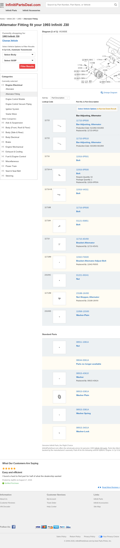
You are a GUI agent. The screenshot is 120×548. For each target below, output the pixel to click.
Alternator (10, 89)
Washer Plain (82, 395)
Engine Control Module (15, 99)
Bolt (78, 160)
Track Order (51, 503)
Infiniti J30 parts (101, 448)
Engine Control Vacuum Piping (18, 104)
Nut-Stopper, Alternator (87, 297)
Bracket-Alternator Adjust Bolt (91, 261)
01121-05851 (82, 221)
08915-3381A (82, 409)
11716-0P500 (82, 207)
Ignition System (12, 109)
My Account (51, 499)
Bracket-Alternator (85, 242)
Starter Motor (11, 114)
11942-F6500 (82, 257)
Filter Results (27, 66)
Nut (78, 279)
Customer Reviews (7, 503)
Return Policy (75, 537)
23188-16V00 (82, 293)
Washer (80, 377)
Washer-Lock (82, 431)
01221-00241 (82, 275)
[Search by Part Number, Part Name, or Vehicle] (115, 4)
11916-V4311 (82, 189)
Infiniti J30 (11, 19)
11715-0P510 (82, 138)
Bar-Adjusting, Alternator (88, 124)
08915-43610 (82, 373)
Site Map (97, 507)
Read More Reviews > (111, 487)
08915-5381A (82, 391)
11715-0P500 (82, 120)
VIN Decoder (5, 507)
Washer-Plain (82, 315)
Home (2, 19)
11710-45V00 (82, 239)
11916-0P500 (82, 169)
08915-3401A (82, 427)
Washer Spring (83, 413)
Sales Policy (61, 537)
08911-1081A (82, 342)
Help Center (51, 507)
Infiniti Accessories (31, 10)
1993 (19, 19)
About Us (3, 499)
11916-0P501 (82, 156)
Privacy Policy (89, 537)
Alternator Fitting (13, 94)
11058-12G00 (82, 311)
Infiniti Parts (11, 10)
